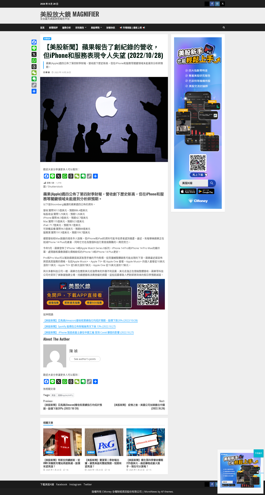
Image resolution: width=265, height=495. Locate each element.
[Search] (224, 27)
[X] (34, 54)
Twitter (87, 484)
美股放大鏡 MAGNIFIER (69, 13)
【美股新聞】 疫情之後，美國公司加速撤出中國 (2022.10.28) (139, 404)
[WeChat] (34, 73)
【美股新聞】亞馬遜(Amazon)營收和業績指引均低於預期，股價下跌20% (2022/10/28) (90, 320)
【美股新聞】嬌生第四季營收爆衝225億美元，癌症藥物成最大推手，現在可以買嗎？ (145, 442)
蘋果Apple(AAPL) (65, 395)
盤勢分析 (66, 27)
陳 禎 (48, 72)
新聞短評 (53, 27)
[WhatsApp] (34, 60)
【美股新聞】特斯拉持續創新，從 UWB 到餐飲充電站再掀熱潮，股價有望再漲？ (62, 442)
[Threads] (34, 67)
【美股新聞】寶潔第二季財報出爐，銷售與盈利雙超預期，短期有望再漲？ (104, 442)
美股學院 (95, 27)
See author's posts (85, 359)
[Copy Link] (34, 85)
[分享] (34, 91)
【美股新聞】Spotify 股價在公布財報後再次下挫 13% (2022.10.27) (79, 326)
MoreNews (150, 491)
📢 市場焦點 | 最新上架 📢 (132, 27)
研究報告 (79, 27)
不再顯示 (258, 453)
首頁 (42, 27)
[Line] (34, 48)
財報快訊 (110, 27)
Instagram (75, 484)
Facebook (61, 484)
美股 (54, 395)
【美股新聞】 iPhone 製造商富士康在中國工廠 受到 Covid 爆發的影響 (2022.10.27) (88, 332)
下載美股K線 (47, 484)
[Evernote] (34, 79)
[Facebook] (34, 42)
